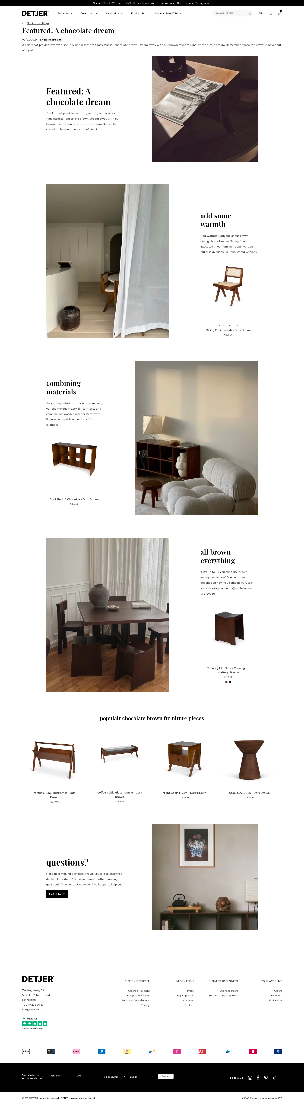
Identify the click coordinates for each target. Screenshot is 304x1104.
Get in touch (57, 894)
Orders (278, 990)
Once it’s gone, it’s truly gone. (194, 3)
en (260, 13)
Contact (189, 1005)
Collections (87, 13)
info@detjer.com (31, 1009)
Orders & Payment (139, 990)
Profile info (275, 1000)
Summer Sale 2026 (166, 13)
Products (62, 13)
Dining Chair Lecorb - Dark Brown (228, 330)
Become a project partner (223, 995)
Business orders (229, 990)
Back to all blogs (38, 23)
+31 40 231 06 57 (33, 1004)
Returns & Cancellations (136, 1000)
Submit (165, 1076)
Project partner (185, 995)
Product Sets (139, 13)
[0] (279, 13)
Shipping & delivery (138, 995)
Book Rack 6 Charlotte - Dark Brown (74, 499)
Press (190, 990)
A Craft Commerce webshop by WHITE (262, 1098)
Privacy (145, 1005)
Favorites (276, 995)
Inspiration (112, 13)
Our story (188, 1000)
